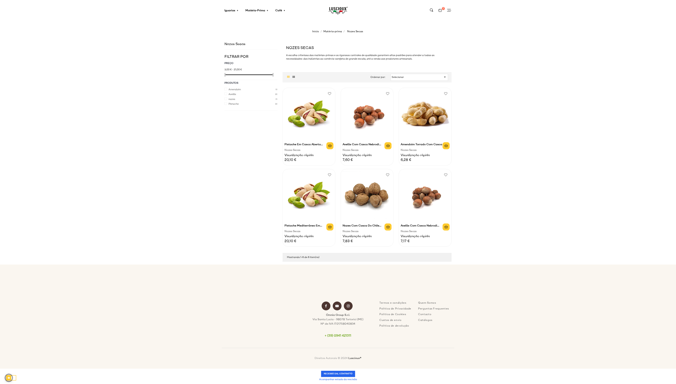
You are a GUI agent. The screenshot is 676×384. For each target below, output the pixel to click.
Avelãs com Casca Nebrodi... (362, 144)
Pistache (234, 104)
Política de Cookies (392, 314)
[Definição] (449, 10)
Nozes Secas (234, 44)
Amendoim (235, 89)
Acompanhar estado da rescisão (338, 379)
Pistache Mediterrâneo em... (303, 225)
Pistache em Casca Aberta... (303, 144)
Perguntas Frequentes (433, 309)
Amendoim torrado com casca (421, 144)
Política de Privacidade (395, 309)
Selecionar (419, 77)
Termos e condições (392, 303)
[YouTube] (337, 306)
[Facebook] (326, 306)
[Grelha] (288, 77)
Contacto (424, 314)
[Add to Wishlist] (329, 93)
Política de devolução (394, 326)
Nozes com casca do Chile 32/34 (361, 226)
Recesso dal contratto (338, 374)
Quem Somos (427, 303)
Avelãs (232, 94)
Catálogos (425, 320)
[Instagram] (348, 306)
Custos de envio (390, 320)
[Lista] (293, 77)
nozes (232, 99)
